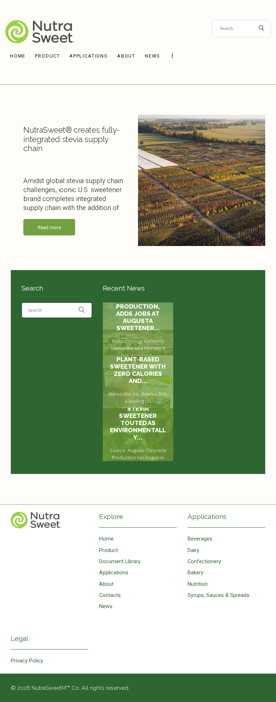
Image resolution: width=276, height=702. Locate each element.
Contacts (110, 595)
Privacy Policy (27, 660)
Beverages (200, 538)
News (105, 606)
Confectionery (204, 561)
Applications (113, 572)
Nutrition (198, 584)
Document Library (120, 561)
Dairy (193, 550)
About (106, 584)
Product (108, 550)
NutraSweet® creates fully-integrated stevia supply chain (71, 139)
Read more (49, 227)
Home (49, 520)
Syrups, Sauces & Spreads (218, 595)
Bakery (195, 572)
